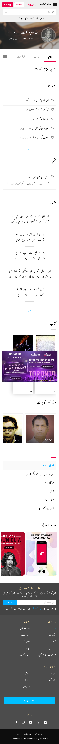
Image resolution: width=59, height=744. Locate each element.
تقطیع (54, 641)
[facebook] (45, 722)
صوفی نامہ (53, 673)
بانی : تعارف (25, 635)
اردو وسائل (52, 648)
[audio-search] (5, 12)
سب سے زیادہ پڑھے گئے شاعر (40, 474)
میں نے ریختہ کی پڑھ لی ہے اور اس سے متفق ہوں (29, 608)
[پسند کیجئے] (16, 33)
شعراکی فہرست (48, 465)
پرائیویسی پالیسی (36, 608)
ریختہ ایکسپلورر (25, 655)
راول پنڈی (16, 39)
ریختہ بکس (26, 686)
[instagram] (23, 722)
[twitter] (38, 722)
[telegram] (15, 722)
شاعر (42, 18)
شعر (37, 18)
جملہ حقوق (19, 734)
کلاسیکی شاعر (49, 482)
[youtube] (30, 722)
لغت (32, 18)
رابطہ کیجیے (26, 641)
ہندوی (27, 673)
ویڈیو (26, 18)
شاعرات (50, 491)
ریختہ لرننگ (52, 680)
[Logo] (45, 4)
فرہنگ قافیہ (52, 635)
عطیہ (54, 628)
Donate (19, 4)
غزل (21, 57)
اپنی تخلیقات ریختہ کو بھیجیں (47, 655)
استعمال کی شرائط (28, 734)
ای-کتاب (19, 18)
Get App (7, 4)
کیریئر (28, 648)
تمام (50, 57)
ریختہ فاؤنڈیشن (25, 628)
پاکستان (10, 39)
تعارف (37, 57)
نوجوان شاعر (49, 499)
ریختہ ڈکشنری (25, 680)
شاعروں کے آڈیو (46, 508)
